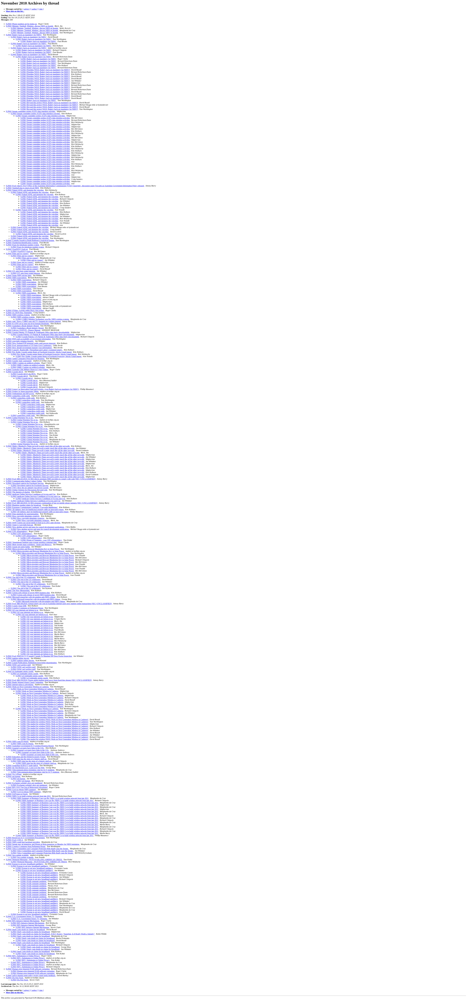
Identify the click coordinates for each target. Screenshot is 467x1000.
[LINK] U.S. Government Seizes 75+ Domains (24, 916)
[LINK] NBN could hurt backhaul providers (23, 842)
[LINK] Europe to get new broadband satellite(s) (25, 864)
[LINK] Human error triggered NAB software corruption (28, 969)
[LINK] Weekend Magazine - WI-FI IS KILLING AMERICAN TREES (34, 860)
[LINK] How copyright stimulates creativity (23, 516)
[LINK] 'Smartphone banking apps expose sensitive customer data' (31, 542)
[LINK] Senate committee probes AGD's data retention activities (31, 111)
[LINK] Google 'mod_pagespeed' (19, 361)
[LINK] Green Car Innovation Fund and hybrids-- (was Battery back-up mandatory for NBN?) (42, 389)
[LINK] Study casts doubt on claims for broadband (25, 930)
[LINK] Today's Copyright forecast (19, 525)
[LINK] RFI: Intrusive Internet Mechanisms (23, 921)
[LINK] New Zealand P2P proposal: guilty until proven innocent (31, 343)
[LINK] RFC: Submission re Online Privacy (23, 956)
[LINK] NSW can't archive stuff (18, 665)
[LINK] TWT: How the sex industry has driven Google (27, 488)
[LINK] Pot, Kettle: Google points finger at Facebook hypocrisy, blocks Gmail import (39, 352)
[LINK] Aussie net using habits (18, 547)
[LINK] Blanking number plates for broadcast (23, 505)
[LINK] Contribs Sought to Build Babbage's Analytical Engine (30, 240)
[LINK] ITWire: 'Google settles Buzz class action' (25, 310)
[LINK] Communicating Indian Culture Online (24, 481)
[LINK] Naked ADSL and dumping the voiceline (25, 190)
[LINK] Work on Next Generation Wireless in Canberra (27, 687)
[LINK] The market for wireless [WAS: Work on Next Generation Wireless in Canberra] (54, 720)
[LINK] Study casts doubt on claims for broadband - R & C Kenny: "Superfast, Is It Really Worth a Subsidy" (53, 934)
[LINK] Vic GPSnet (14, 774)
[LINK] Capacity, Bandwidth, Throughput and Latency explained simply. (34, 350)
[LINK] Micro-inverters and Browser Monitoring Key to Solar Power (33, 549)
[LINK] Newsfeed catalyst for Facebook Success (25, 483)
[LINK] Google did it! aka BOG (23, 374)
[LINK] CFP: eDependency (17, 531)
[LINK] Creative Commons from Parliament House (26, 846)
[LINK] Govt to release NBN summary (21, 790)
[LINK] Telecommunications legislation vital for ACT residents (30, 770)
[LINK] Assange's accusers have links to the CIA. (25, 748)
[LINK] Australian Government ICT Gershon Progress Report (30, 746)
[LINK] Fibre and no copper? (17, 254)
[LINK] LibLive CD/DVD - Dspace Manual (23, 330)
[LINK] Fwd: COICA (14, 840)
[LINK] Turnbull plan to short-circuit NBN (22, 188)
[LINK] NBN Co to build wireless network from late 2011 (28, 796)
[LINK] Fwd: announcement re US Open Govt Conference (29, 345)
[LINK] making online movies (18, 658)
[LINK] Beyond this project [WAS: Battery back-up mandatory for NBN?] (49, 103)
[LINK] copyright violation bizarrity (20, 341)
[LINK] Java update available (17, 855)
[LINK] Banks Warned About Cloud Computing (25, 682)
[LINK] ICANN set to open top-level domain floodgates (28, 324)
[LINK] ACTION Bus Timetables (19, 313)
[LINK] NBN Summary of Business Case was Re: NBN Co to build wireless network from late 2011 (50, 798)
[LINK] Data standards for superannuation (22, 514)
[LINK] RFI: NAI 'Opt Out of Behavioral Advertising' (27, 787)
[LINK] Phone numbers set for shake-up (21, 24)
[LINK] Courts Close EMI (16, 606)
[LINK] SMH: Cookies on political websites (23, 363)
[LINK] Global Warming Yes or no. (20, 418)
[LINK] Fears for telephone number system (23, 245)
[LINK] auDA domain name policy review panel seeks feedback (31, 975)
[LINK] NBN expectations (16, 278)
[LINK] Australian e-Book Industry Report (22, 326)
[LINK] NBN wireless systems (18, 315)
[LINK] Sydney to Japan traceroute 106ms (22, 391)
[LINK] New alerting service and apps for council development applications (35, 527)
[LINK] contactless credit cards (18, 396)
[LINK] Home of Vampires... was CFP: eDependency (41, 540)
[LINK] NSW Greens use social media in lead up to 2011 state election (33, 523)
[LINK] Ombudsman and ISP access (20, 394)
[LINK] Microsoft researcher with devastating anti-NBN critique (31, 597)
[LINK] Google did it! (14, 372)
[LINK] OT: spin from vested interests (21, 271)
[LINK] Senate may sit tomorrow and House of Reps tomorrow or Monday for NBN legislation (43, 844)
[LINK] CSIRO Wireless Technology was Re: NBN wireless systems (42, 319)
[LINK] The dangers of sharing (18, 492)
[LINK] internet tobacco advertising (20, 685)
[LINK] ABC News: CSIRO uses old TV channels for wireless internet (33, 321)
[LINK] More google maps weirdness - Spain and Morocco (29, 545)
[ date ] (41, 9)
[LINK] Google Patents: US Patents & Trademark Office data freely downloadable (38, 332)
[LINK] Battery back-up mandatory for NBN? (24, 35)
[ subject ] (26, 9)
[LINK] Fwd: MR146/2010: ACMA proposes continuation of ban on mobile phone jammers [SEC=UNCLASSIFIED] (52, 503)
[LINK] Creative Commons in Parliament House (25, 608)
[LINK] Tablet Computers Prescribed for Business (25, 359)
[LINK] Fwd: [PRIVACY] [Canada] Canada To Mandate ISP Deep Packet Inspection (39, 656)
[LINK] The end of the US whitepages (21, 577)
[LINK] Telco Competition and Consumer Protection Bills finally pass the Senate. (37, 849)
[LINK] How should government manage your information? (29, 348)
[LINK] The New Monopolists (18, 590)
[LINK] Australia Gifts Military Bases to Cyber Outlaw (27, 369)
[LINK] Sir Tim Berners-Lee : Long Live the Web (25, 768)
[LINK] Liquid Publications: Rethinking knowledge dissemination (31, 663)
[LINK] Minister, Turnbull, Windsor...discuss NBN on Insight (30, 26)
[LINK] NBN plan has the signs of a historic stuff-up (26, 759)
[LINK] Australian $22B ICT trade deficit (22, 765)
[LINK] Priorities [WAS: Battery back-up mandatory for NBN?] (45, 70)
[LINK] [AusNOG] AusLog (17, 249)
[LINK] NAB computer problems (33, 881)
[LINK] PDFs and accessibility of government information (28, 339)
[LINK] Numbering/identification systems (22, 243)
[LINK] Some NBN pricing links (19, 275)
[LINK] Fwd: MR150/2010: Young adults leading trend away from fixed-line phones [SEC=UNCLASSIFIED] (49, 680)
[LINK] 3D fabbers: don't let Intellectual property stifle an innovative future (35, 510)
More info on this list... (15, 11)
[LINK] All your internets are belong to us (22, 610)
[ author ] (34, 9)
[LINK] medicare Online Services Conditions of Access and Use (31, 494)
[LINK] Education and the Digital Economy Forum (26, 757)
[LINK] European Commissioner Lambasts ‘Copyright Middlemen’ (32, 507)
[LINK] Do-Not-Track (15, 978)
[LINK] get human (13, 776)
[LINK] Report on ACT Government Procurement (25, 838)
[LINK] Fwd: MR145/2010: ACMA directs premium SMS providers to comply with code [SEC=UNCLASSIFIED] (51, 479)
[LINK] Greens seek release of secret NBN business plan (28, 593)
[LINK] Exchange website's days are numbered (24, 783)
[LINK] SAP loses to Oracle (17, 794)
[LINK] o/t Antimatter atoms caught (20, 671)
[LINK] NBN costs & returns (17, 741)
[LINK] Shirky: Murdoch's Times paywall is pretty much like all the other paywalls (38, 446)
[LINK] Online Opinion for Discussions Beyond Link (27, 490)
